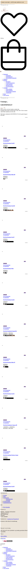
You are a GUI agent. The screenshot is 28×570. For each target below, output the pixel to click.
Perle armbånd (9, 89)
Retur (4, 496)
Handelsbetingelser (7, 502)
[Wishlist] (14, 24)
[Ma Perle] (5, 12)
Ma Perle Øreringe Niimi (8, 268)
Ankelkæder (8, 92)
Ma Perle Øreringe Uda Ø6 (8, 299)
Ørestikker (8, 81)
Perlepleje (8, 500)
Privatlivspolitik (6, 501)
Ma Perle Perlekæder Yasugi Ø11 (10, 331)
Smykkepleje (6, 497)
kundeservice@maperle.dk (13, 519)
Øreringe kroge (9, 85)
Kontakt (5, 495)
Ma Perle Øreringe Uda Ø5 (8, 393)
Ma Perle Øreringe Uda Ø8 (8, 143)
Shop (2, 108)
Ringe (4, 94)
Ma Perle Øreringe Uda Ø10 (9, 205)
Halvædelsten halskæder (11, 78)
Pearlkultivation (9, 499)
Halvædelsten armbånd (11, 91)
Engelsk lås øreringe (10, 82)
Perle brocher (6, 95)
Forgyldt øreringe (9, 86)
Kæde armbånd (9, 90)
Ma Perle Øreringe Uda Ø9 (8, 486)
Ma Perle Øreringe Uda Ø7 (8, 237)
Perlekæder (8, 75)
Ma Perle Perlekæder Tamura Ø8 (10, 425)
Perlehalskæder (9, 76)
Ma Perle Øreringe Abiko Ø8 (9, 174)
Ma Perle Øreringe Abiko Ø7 (9, 362)
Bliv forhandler (6, 507)
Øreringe (5, 80)
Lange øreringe (9, 84)
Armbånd (5, 87)
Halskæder (5, 74)
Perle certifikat (4, 536)
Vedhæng (5, 79)
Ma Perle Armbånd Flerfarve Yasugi (10, 455)
